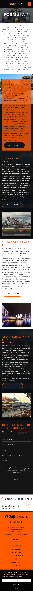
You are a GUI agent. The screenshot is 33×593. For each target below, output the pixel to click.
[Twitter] (14, 522)
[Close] (30, 572)
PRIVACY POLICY (16, 569)
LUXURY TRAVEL (16, 546)
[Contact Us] (29, 4)
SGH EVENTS (16, 539)
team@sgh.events (16, 531)
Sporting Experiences (16, 543)
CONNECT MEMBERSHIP (16, 555)
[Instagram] (18, 522)
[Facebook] (10, 522)
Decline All (16, 584)
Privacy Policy (18, 576)
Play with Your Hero (16, 552)
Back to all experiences (18, 498)
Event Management (16, 549)
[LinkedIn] (22, 522)
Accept (16, 580)
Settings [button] (16, 588)
